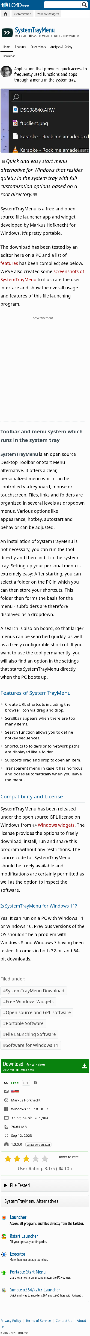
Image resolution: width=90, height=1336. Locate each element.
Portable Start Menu (28, 1271)
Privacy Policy (10, 1320)
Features (20, 46)
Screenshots (38, 46)
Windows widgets (56, 825)
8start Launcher (24, 1236)
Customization (22, 14)
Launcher (18, 1217)
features (9, 263)
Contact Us (64, 1320)
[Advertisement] (45, 371)
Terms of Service (38, 1320)
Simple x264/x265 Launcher (35, 1289)
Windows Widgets (48, 14)
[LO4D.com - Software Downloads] (5, 13)
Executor (17, 1254)
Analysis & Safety (61, 46)
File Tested (20, 1185)
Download (9, 56)
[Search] (84, 5)
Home (6, 46)
